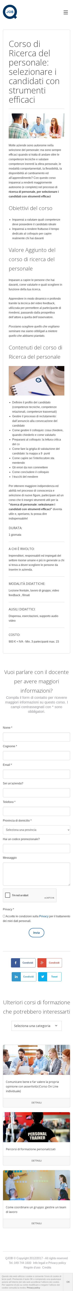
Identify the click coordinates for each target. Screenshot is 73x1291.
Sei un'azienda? (13, 783)
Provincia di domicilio (17, 820)
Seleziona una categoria (32, 1026)
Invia (36, 933)
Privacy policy (33, 1288)
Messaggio (10, 857)
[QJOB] (10, 12)
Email (7, 764)
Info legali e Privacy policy (49, 1262)
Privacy (8, 909)
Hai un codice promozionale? (21, 839)
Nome (7, 727)
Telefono (9, 802)
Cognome (10, 746)
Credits (46, 1267)
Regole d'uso (32, 1267)
